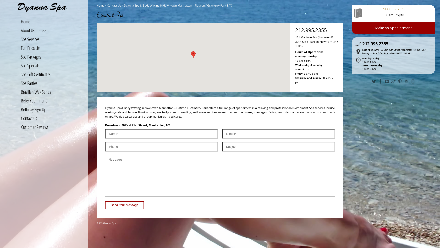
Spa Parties (29, 83)
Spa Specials (30, 65)
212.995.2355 (311, 30)
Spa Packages (31, 56)
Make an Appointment (393, 27)
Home (100, 5)
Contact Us (114, 5)
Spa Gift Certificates (36, 74)
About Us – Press (33, 30)
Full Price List (30, 48)
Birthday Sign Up (33, 109)
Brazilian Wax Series (36, 92)
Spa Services (30, 39)
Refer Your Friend (34, 100)
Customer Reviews (34, 127)
